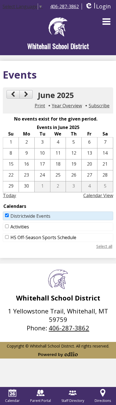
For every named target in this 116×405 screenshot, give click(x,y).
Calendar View (98, 195)
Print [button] (40, 106)
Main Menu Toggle (106, 21)
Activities (19, 227)
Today (9, 195)
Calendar (12, 400)
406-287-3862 (64, 6)
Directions (103, 400)
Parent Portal (40, 400)
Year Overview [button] (67, 106)
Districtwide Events (30, 216)
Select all (104, 246)
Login (98, 6)
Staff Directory (72, 400)
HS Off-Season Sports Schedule (43, 237)
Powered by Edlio (58, 354)
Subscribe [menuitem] (99, 106)
